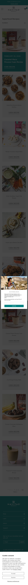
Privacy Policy (17, 569)
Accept (13, 573)
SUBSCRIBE (14, 305)
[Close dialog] (26, 277)
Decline (13, 577)
